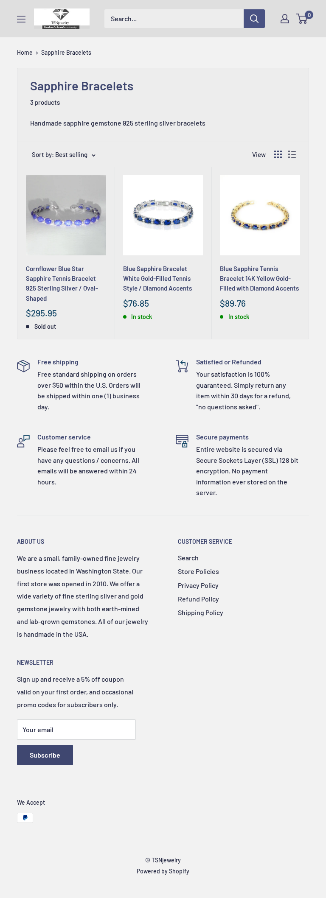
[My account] (285, 18)
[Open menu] (21, 19)
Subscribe (45, 755)
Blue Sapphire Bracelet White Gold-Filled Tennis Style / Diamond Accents (157, 278)
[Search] (254, 18)
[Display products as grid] (278, 154)
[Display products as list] (292, 154)
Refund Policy (198, 599)
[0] (302, 19)
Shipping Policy (200, 612)
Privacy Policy (198, 585)
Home (25, 52)
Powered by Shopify (163, 871)
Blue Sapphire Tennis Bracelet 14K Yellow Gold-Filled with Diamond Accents (259, 278)
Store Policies (198, 571)
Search (188, 558)
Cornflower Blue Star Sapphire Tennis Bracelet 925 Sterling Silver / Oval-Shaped (62, 283)
